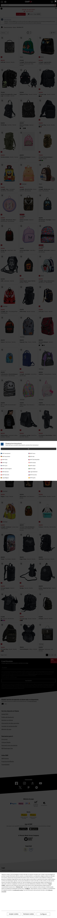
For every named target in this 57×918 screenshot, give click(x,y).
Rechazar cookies (28, 914)
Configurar (43, 914)
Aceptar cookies (13, 914)
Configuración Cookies (18, 890)
